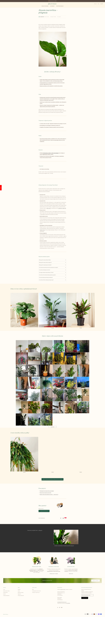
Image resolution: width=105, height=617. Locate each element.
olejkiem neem (42, 229)
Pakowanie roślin (52, 573)
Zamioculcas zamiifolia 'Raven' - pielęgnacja (34, 530)
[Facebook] (57, 607)
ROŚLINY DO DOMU (45, 6)
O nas (4, 589)
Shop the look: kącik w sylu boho (45, 492)
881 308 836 (68, 603)
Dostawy (19, 589)
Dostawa (56, 573)
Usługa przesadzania (6, 595)
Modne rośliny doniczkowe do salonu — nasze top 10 (49, 494)
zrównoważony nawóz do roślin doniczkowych (51, 153)
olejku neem (49, 208)
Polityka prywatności (21, 595)
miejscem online (62, 589)
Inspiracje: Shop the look (35, 592)
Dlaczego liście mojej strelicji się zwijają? (47, 490)
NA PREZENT (52, 6)
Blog (33, 589)
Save (65, 517)
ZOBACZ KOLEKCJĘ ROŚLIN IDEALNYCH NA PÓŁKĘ (52, 479)
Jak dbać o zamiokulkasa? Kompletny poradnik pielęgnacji (64, 545)
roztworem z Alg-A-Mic (62, 208)
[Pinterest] (61, 607)
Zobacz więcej (95, 580)
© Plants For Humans (5, 614)
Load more (52, 426)
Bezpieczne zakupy (20, 592)
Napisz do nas (71, 573)
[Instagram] (59, 607)
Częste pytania (5, 592)
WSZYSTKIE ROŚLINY (59, 6)
